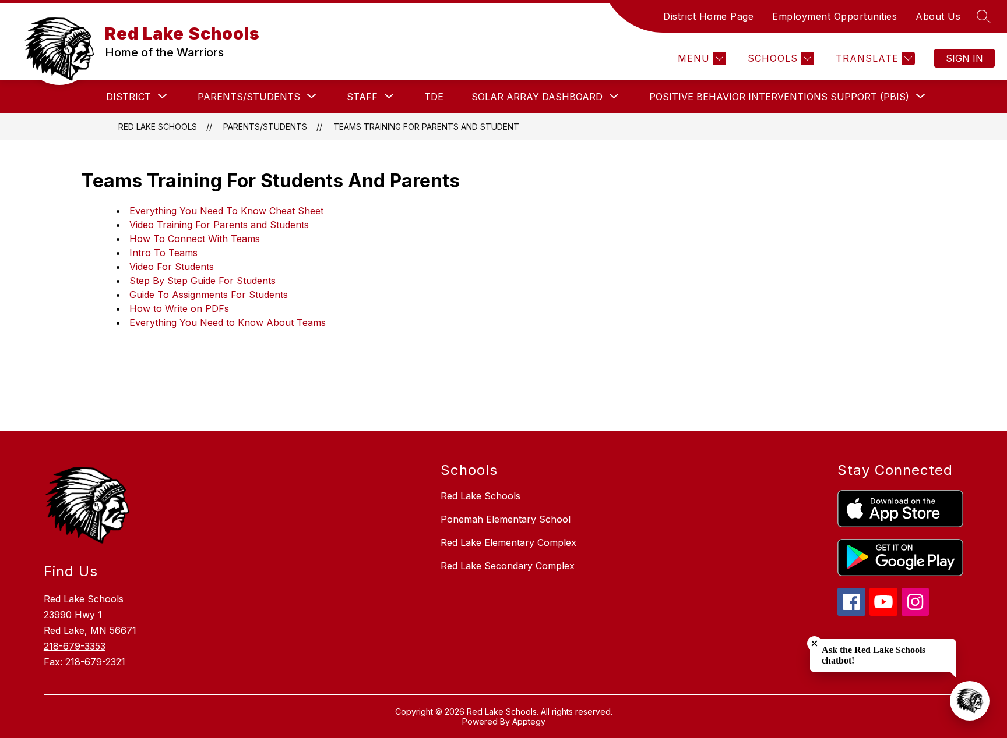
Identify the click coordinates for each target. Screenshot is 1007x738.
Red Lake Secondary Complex (508, 566)
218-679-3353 (74, 646)
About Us (938, 16)
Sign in (964, 58)
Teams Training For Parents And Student (426, 127)
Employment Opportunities (834, 16)
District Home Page (708, 16)
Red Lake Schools (157, 127)
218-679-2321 (95, 662)
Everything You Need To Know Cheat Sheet (226, 211)
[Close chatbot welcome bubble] (814, 643)
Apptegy (528, 721)
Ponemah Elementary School (506, 519)
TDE (433, 96)
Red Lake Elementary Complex (508, 542)
